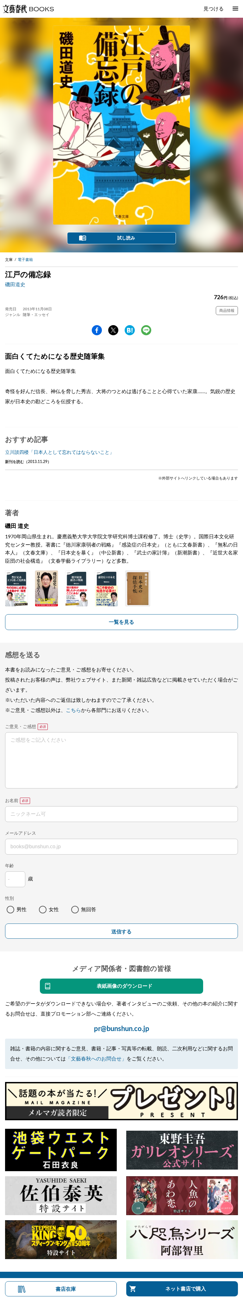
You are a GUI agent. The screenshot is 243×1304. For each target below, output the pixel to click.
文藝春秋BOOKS (28, 9)
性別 (9, 898)
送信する (121, 931)
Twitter (113, 330)
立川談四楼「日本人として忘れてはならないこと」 (59, 452)
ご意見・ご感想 (20, 727)
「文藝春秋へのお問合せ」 (96, 1058)
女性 (54, 909)
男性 (21, 909)
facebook (97, 330)
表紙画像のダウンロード (125, 986)
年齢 (9, 866)
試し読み (126, 238)
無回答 (88, 909)
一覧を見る (121, 622)
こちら (73, 710)
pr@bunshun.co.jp (121, 1028)
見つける (213, 8)
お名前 (11, 801)
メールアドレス (20, 833)
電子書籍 (25, 260)
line (146, 330)
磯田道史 (15, 284)
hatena (130, 330)
